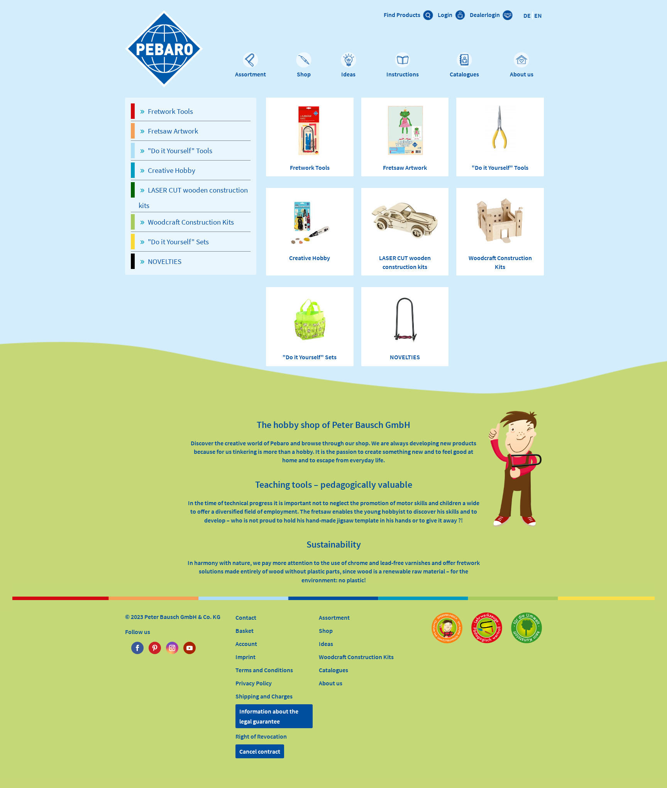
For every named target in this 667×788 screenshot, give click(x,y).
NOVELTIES (405, 357)
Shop (304, 74)
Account (246, 644)
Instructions (402, 74)
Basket (244, 630)
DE (527, 15)
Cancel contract (259, 751)
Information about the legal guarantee (268, 716)
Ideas (348, 74)
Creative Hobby (309, 258)
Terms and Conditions (264, 670)
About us (521, 74)
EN (538, 15)
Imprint (245, 657)
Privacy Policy (253, 683)
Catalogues (464, 74)
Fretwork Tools (310, 167)
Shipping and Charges (264, 696)
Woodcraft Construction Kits (356, 657)
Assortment (250, 74)
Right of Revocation (261, 736)
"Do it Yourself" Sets (310, 357)
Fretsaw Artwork (405, 167)
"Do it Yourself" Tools (500, 167)
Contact (245, 617)
